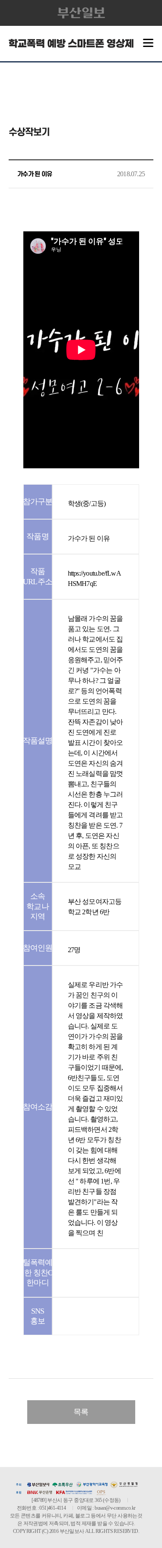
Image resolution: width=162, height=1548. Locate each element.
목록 (80, 1412)
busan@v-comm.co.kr (115, 1508)
